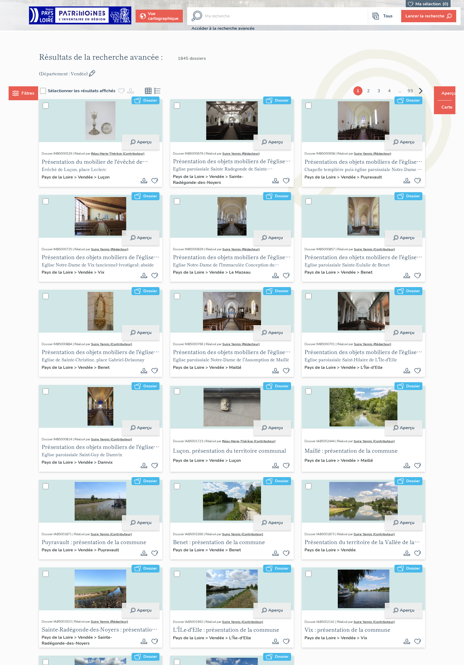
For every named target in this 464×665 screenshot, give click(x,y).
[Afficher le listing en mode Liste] (167, 91)
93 (400, 91)
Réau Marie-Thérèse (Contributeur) (127, 153)
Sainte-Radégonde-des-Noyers (211, 179)
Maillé (239, 367)
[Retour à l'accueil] (80, 16)
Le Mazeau (243, 272)
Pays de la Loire (68, 177)
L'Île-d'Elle (368, 367)
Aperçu (147, 142)
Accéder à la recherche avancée (223, 28)
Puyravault (367, 177)
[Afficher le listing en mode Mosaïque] (158, 91)
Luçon (113, 177)
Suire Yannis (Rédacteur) (244, 153)
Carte (443, 107)
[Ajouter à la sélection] (158, 180)
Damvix (115, 462)
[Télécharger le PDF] (147, 180)
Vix (111, 272)
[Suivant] (410, 90)
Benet (363, 272)
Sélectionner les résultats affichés (92, 91)
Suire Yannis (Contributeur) (371, 249)
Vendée (96, 177)
